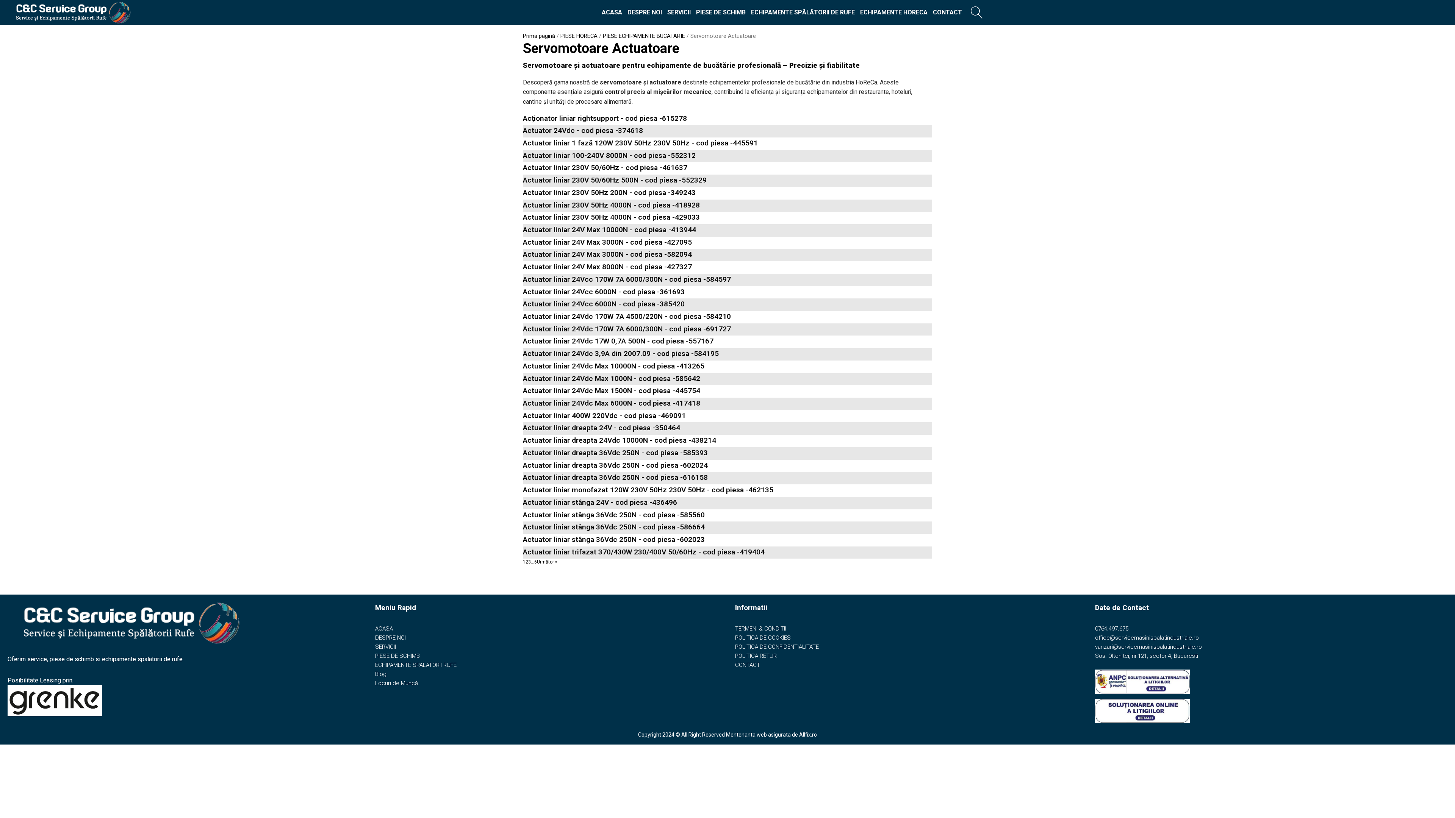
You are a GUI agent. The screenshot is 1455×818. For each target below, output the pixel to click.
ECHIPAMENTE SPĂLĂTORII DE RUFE (803, 12)
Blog (380, 674)
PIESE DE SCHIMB (721, 12)
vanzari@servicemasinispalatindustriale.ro (1148, 646)
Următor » (547, 562)
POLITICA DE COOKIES (763, 637)
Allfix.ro (808, 735)
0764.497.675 (1111, 628)
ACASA (612, 12)
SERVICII (679, 12)
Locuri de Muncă (396, 683)
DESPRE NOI (644, 12)
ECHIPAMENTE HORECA (894, 12)
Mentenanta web (746, 735)
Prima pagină (539, 36)
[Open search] (976, 12)
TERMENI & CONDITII (760, 628)
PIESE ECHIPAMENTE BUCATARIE (644, 36)
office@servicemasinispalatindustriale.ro (1147, 637)
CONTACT (947, 12)
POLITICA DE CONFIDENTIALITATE (777, 646)
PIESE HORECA (579, 36)
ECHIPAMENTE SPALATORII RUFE (416, 665)
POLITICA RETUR (756, 656)
